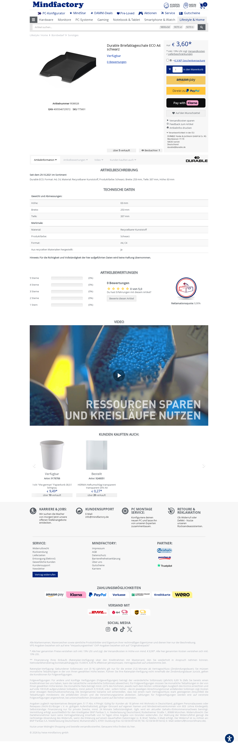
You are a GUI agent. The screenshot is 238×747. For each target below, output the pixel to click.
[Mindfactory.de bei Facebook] (115, 629)
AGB (94, 552)
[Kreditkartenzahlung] (162, 594)
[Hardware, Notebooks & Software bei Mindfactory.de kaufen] (73, 4)
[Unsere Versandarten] (119, 612)
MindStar (79, 13)
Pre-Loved (127, 13)
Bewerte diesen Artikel (121, 298)
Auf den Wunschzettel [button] (187, 113)
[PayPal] (98, 594)
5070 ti (189, 27)
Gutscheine (191, 13)
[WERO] (182, 594)
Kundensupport (41, 565)
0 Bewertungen (116, 62)
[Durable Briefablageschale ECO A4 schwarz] (67, 70)
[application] (119, 375)
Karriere (96, 568)
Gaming (103, 19)
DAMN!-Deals (103, 13)
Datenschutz (99, 555)
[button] (33, 20)
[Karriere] (50, 517)
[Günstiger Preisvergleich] (164, 557)
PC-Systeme (84, 19)
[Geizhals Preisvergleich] (164, 550)
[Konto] (189, 5)
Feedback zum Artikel (181, 124)
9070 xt (178, 27)
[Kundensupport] (172, 5)
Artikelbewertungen (74, 159)
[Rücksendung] (188, 519)
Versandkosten (196, 51)
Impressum (98, 548)
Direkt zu (179, 91)
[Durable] (197, 159)
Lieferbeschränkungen (180, 54)
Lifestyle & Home (192, 19)
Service (169, 13)
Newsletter (39, 568)
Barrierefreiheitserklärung (106, 558)
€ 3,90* (189, 60)
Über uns (97, 562)
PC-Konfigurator (53, 13)
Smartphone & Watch (159, 19)
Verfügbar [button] (114, 56)
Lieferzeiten (39, 555)
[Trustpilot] (164, 565)
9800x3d (165, 27)
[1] (185, 80)
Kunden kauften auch (122, 159)
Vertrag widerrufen (45, 574)
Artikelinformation (44, 159)
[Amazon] (55, 594)
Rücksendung (40, 552)
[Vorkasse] (119, 594)
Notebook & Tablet (126, 19)
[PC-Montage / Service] (142, 519)
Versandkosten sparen (181, 120)
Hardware (46, 19)
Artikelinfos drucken (180, 127)
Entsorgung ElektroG (44, 558)
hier (133, 726)
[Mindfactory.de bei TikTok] (122, 629)
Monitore (64, 19)
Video (97, 159)
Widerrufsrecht (41, 548)
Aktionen (150, 13)
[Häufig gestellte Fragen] (96, 514)
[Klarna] (76, 594)
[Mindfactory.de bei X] (130, 629)
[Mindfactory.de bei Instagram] (108, 629)
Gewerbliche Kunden (44, 562)
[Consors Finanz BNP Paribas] (141, 594)
